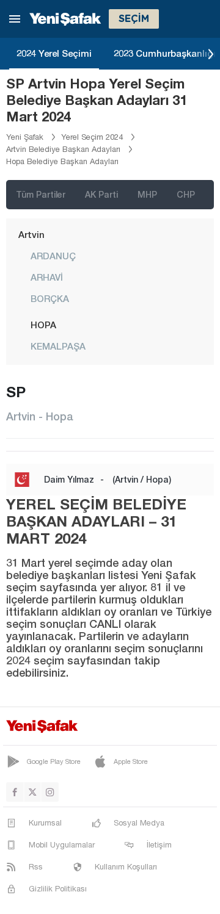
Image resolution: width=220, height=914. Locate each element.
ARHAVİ (47, 277)
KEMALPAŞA (58, 345)
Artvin (31, 234)
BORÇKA (50, 298)
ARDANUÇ (53, 255)
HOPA (43, 324)
